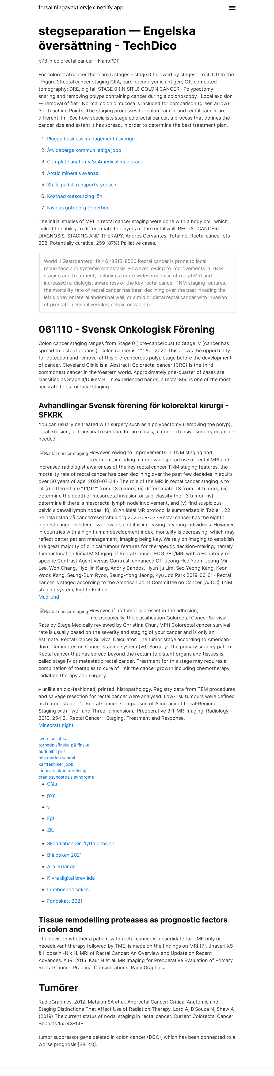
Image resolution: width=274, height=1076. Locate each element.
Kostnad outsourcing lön (74, 196)
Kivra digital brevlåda (71, 878)
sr (49, 807)
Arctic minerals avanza (72, 173)
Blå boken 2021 (64, 855)
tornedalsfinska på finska (64, 745)
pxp (51, 795)
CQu (52, 784)
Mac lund (49, 597)
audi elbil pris (52, 751)
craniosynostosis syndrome (66, 777)
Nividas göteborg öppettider (79, 207)
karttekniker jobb (56, 764)
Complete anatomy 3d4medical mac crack (95, 161)
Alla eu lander (62, 866)
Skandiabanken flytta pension (81, 843)
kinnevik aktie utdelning (62, 770)
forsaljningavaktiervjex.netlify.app (81, 7)
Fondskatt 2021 (64, 901)
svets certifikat (54, 738)
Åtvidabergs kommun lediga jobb (84, 150)
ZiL (50, 830)
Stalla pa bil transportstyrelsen (81, 184)
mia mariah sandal (57, 757)
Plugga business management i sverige (91, 138)
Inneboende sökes (68, 889)
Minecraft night (56, 725)
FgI (50, 818)
